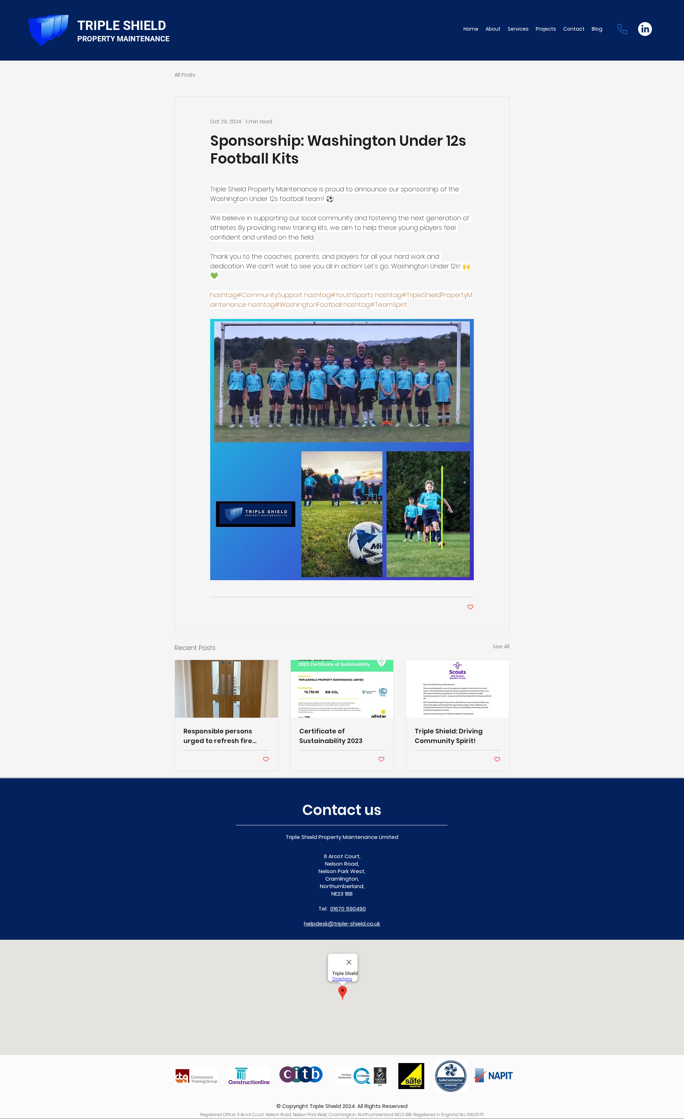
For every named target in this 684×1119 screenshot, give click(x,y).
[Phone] (622, 29)
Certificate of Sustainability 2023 (331, 736)
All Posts (185, 74)
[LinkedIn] (645, 29)
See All (501, 646)
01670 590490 (348, 908)
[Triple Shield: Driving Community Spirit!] (457, 689)
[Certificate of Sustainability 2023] (342, 689)
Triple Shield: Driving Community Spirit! (449, 736)
